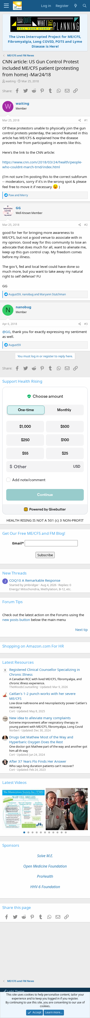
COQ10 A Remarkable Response (34, 580)
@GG (6, 331)
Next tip (81, 629)
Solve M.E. (45, 855)
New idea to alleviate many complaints (40, 717)
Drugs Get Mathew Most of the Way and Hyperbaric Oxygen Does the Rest (41, 739)
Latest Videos (14, 782)
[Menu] (6, 6)
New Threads (14, 573)
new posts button (16, 619)
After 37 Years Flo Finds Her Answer (37, 761)
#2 (86, 225)
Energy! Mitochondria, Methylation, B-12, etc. (40, 589)
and (18, 195)
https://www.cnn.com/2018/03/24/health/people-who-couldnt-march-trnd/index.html (42, 164)
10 (62, 832)
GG (18, 207)
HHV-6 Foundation (45, 886)
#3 (86, 324)
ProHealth (45, 876)
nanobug (23, 307)
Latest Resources (18, 662)
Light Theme (15, 991)
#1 (86, 120)
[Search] (84, 5)
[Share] (80, 120)
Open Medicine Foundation (45, 866)
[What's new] (75, 5)
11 (66, 832)
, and (37, 294)
